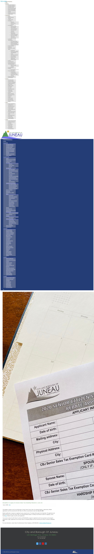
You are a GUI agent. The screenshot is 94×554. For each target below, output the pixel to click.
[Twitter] (37, 543)
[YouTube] (43, 543)
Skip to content (4, 1)
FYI (9, 504)
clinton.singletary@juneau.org (45, 523)
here (6, 515)
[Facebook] (40, 543)
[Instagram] (46, 543)
